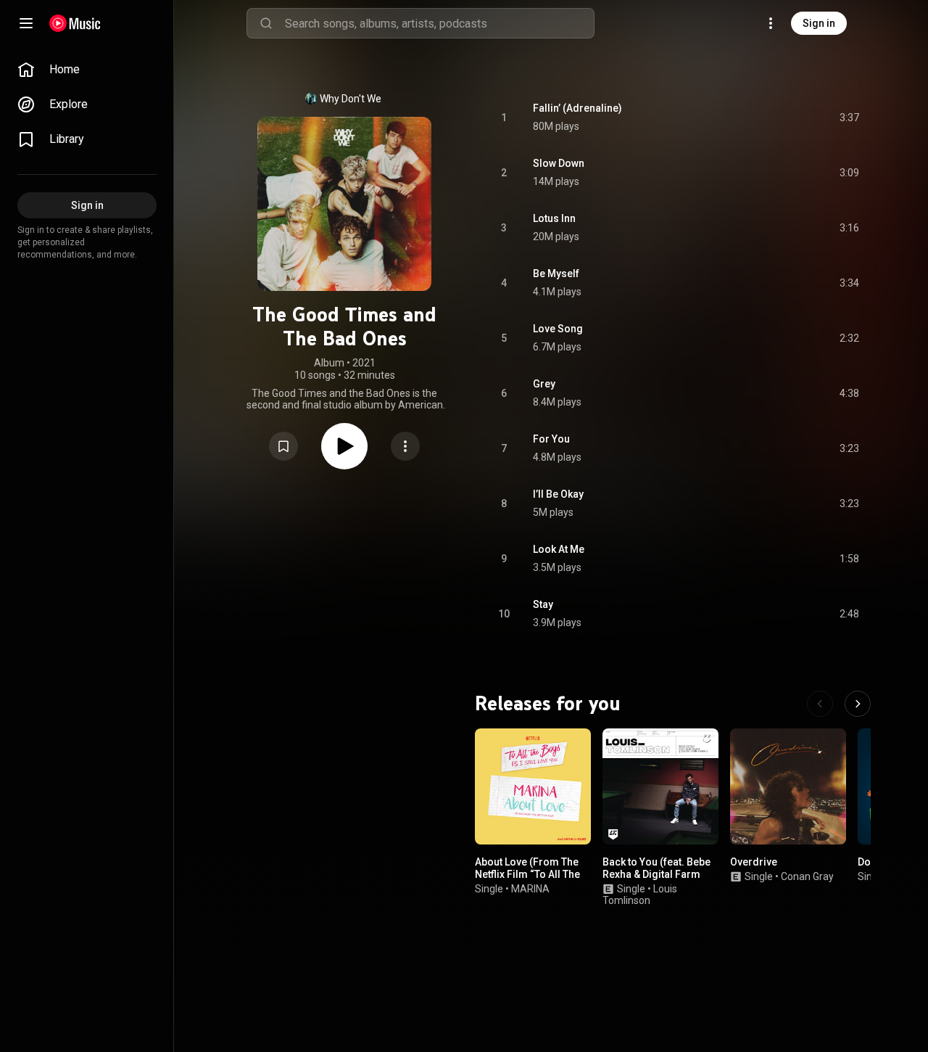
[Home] (75, 23)
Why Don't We (350, 98)
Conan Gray (807, 876)
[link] (87, 69)
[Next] (857, 703)
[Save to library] (283, 446)
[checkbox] (849, 117)
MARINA (530, 889)
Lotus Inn (554, 218)
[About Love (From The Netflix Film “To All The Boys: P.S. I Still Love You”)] (533, 786)
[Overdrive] (788, 786)
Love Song (558, 328)
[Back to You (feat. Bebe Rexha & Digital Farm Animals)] (660, 786)
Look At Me (558, 549)
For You (551, 439)
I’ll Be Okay (558, 494)
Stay (543, 604)
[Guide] (26, 23)
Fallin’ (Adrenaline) (577, 108)
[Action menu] (405, 446)
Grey (544, 384)
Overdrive (753, 862)
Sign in (819, 23)
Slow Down (558, 163)
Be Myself (556, 273)
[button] (283, 446)
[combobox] (439, 23)
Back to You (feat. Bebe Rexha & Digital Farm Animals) (656, 874)
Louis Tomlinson (639, 895)
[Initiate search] (266, 23)
